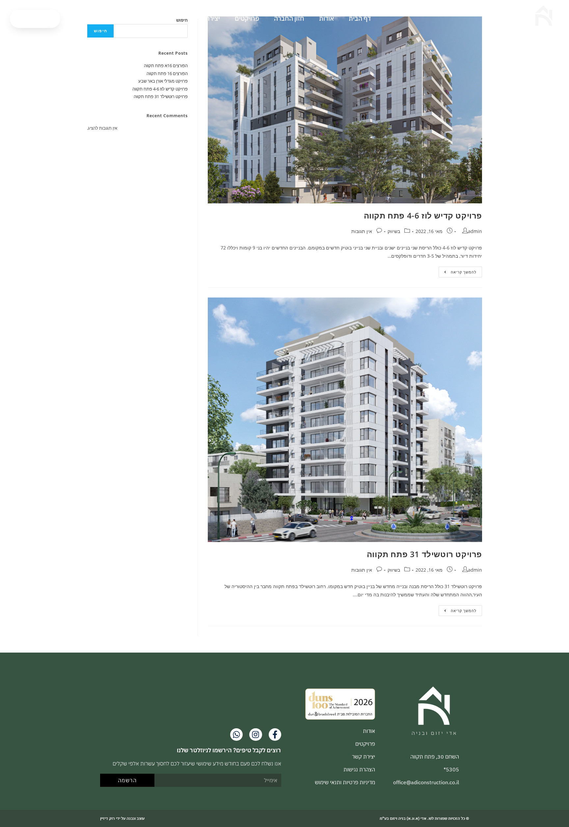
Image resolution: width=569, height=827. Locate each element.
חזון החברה (289, 18)
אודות (326, 18)
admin (475, 231)
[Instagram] (255, 734)
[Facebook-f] (275, 734)
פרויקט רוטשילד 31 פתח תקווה (424, 554)
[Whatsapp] (236, 734)
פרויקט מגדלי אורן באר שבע (163, 81)
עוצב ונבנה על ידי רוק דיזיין (122, 818)
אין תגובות (361, 231)
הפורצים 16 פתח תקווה (167, 73)
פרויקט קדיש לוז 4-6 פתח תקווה (423, 215)
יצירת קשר (206, 18)
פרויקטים (247, 18)
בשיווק (394, 231)
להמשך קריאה (457, 270)
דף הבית (360, 18)
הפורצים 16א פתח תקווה (166, 65)
